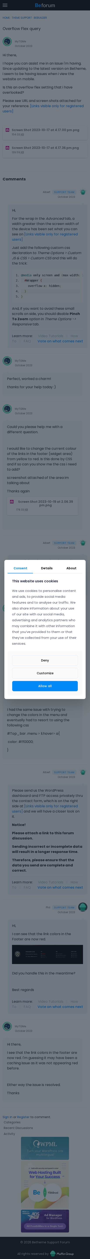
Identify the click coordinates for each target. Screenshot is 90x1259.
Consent (20, 568)
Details (47, 568)
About (71, 568)
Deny (45, 660)
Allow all (45, 686)
